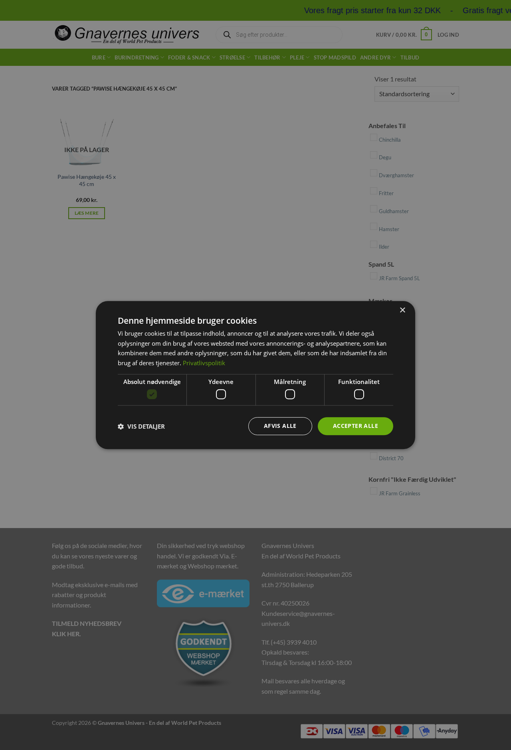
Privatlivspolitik (204, 363)
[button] (141, 426)
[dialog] (255, 375)
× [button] (402, 310)
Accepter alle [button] (355, 426)
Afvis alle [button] (280, 426)
